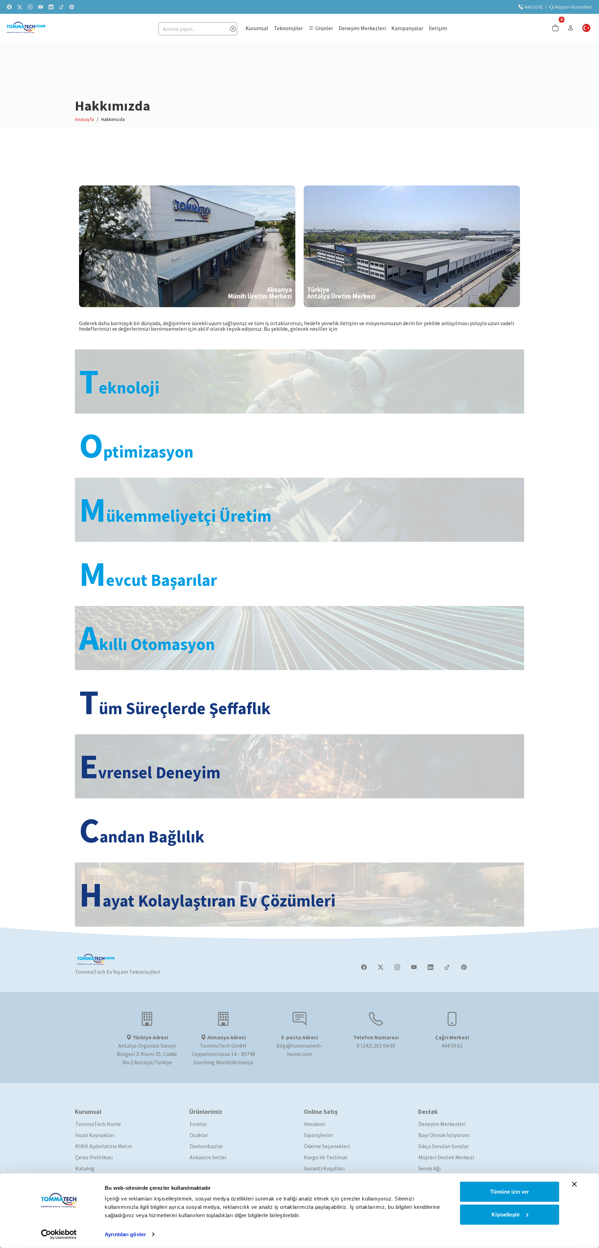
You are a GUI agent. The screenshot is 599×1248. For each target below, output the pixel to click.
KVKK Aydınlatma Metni (103, 1146)
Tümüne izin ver (509, 1192)
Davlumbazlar (206, 1146)
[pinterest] (72, 7)
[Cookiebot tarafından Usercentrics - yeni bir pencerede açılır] (58, 1234)
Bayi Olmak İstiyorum (443, 1135)
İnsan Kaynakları (94, 1135)
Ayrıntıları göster (125, 1234)
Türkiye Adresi (150, 1037)
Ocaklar (199, 1135)
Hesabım (314, 1123)
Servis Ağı (429, 1168)
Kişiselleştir (506, 1214)
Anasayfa (84, 119)
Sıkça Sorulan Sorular (443, 1146)
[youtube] (40, 7)
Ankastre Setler (208, 1157)
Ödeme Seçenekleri (327, 1146)
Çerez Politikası (94, 1157)
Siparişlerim (318, 1135)
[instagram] (30, 7)
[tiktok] (61, 7)
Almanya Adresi (226, 1037)
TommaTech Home (98, 1123)
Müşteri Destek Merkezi (446, 1157)
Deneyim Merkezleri (442, 1123)
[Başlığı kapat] (574, 1184)
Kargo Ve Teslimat (326, 1157)
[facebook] (9, 7)
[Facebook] (364, 967)
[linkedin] (51, 7)
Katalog (85, 1168)
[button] (321, 28)
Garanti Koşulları (324, 1168)
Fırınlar (198, 1123)
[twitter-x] (20, 7)
